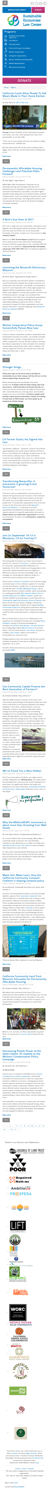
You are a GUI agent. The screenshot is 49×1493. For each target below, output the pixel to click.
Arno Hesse (31, 630)
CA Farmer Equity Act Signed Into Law (23, 441)
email (16, 1483)
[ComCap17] (24, 545)
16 (17, 1126)
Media (13, 87)
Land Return (13, 40)
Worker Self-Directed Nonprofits (20, 60)
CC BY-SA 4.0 (38, 1458)
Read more (7, 156)
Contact (18, 1469)
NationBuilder (19, 1487)
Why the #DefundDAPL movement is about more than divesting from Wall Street (24, 825)
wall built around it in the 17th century (16, 845)
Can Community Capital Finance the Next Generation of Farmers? (24, 688)
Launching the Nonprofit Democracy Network (24, 269)
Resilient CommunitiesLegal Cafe (17, 36)
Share (6, 161)
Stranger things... (13, 367)
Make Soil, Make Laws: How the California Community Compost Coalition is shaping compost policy (23, 878)
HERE (13, 650)
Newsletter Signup (17, 10)
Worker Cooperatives (16, 52)
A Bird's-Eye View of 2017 (18, 219)
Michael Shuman (28, 628)
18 (24, 1126)
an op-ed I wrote (26, 1034)
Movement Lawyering (17, 67)
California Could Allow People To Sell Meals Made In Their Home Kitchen (24, 95)
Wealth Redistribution (17, 63)
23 (43, 1126)
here (37, 1463)
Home (6, 87)
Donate (38, 10)
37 (15, 1129)
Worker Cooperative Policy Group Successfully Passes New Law (22, 326)
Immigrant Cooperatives (17, 56)
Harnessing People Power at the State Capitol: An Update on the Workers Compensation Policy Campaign (22, 1055)
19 (28, 1126)
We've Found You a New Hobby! (22, 770)
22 (39, 1126)
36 (11, 1129)
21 (35, 1126)
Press (24, 1469)
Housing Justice (14, 44)
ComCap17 (25, 563)
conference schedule (21, 581)
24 (4, 1129)
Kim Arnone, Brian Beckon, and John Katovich (27, 626)
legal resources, (32, 1453)
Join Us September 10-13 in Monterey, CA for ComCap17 (20, 537)
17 (20, 1126)
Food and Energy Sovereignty (20, 48)
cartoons (14, 1453)
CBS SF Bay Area (22, 103)
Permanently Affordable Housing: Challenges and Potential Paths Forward (23, 171)
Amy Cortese (14, 633)
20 (32, 1126)
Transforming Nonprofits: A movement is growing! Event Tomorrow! (20, 484)
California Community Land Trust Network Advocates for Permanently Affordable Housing (24, 979)
